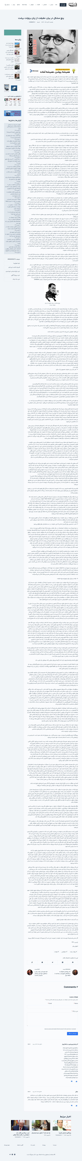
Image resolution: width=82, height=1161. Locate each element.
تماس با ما (33, 1145)
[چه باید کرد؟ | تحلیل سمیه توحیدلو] (41, 1125)
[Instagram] (12, 1154)
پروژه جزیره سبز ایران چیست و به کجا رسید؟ (10, 45)
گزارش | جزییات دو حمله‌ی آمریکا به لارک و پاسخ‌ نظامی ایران (13, 127)
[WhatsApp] (42, 962)
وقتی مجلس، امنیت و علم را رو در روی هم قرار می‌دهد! (13, 155)
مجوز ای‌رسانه (7, 1145)
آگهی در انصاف (20, 1145)
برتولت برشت (73, 952)
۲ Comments (32, 22)
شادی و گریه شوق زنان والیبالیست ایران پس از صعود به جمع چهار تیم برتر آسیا (12, 234)
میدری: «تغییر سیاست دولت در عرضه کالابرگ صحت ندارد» (13, 228)
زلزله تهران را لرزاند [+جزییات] (13, 132)
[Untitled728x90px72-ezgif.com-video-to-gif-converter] (52, 71)
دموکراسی (64, 952)
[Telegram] (52, 962)
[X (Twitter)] (62, 962)
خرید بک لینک (16, 279)
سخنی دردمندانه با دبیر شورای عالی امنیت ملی (9, 76)
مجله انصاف (24, 4)
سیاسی (51, 4)
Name (76, 1003)
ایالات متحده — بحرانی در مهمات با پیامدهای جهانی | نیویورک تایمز (13, 207)
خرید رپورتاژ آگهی (15, 275)
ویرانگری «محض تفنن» (65, 1133)
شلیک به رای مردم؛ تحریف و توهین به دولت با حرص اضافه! (13, 200)
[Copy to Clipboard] (32, 962)
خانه (56, 4)
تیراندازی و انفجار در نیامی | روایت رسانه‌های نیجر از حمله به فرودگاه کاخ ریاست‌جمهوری (12, 186)
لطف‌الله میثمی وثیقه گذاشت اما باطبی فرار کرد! (10, 52)
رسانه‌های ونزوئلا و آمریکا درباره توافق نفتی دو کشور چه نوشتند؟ (12, 179)
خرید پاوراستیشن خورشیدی (13, 271)
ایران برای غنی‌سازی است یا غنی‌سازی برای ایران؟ (14, 213)
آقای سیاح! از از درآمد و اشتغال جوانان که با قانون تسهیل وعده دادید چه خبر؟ (12, 148)
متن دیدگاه (75, 1011)
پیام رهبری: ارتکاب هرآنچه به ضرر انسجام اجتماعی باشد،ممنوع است (13, 194)
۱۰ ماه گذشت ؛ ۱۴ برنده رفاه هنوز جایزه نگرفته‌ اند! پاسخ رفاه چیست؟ (12, 161)
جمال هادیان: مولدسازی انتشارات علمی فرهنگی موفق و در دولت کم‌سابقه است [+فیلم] (13, 249)
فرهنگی (32, 4)
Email (50, 1003)
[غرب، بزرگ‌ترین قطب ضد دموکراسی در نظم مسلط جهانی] (20, 1125)
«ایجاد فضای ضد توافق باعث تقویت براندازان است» (13, 142)
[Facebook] (73, 962)
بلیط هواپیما (16, 263)
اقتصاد (38, 4)
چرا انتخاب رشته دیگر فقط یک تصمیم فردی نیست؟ (13, 137)
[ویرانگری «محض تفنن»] (62, 1125)
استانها (18, 4)
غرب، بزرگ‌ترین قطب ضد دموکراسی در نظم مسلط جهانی (21, 1134)
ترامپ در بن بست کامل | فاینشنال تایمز (9, 60)
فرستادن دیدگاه (72, 1034)
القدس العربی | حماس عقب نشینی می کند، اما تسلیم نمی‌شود (12, 68)
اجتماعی (45, 4)
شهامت (56, 952)
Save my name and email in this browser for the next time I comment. (60, 1029)
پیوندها (44, 1145)
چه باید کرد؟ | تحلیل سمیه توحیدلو (41, 1133)
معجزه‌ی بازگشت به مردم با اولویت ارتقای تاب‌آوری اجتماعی (13, 167)
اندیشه (38, 22)
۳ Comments (59, 1135)
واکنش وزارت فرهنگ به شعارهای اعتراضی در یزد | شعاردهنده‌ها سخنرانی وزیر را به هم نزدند (12, 220)
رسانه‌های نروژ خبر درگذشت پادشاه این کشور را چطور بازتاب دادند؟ (13, 241)
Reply (29, 1044)
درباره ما (54, 1145)
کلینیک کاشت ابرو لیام (14, 267)
